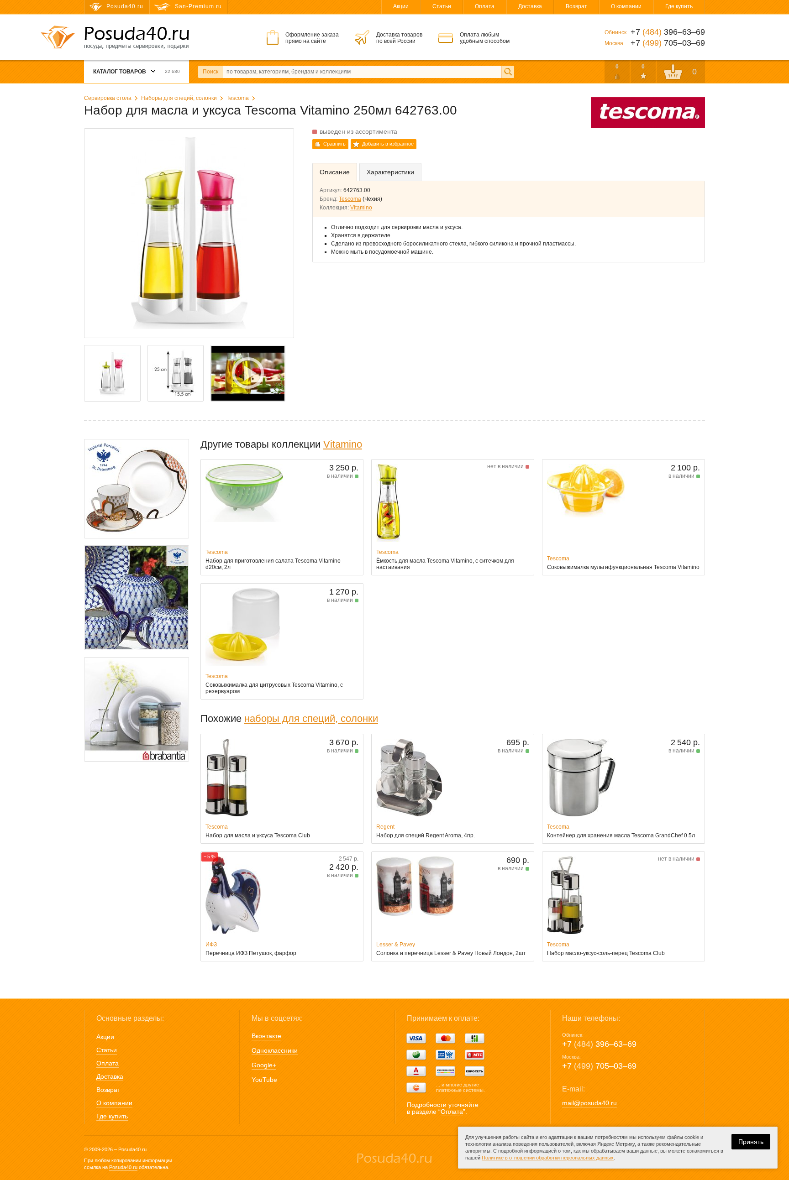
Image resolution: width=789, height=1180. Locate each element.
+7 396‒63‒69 (599, 1044)
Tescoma (237, 98)
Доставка (530, 6)
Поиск (210, 71)
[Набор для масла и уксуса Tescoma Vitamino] (247, 373)
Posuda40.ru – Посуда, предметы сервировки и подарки (136, 38)
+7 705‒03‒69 (599, 1065)
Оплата (484, 6)
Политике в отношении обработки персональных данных (548, 1157)
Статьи (441, 6)
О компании (626, 6)
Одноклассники (275, 1050)
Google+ (264, 1065)
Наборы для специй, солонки (179, 98)
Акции (401, 6)
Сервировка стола (108, 98)
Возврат (576, 6)
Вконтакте (266, 1035)
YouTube (264, 1079)
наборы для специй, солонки (311, 718)
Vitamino (361, 207)
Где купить (679, 6)
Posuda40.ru (123, 1167)
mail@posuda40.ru (589, 1103)
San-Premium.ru (198, 6)
